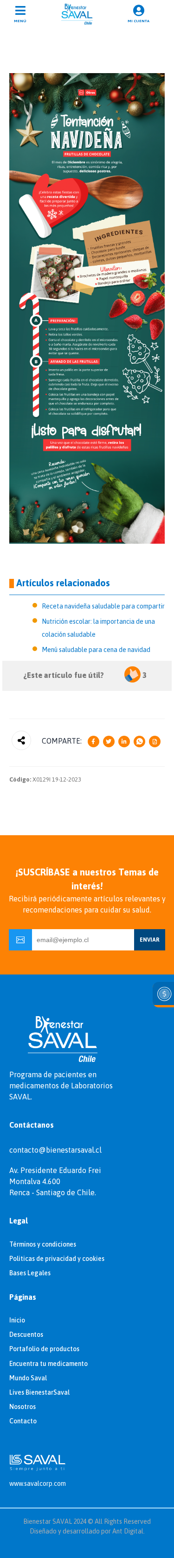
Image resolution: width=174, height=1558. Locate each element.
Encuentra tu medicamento (48, 1363)
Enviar (150, 940)
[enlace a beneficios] (163, 994)
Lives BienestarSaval (39, 1392)
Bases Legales (30, 1273)
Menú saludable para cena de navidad (96, 649)
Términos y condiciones (42, 1244)
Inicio (17, 1320)
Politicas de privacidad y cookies (56, 1258)
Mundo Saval (28, 1378)
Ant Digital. (128, 1531)
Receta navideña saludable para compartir (103, 606)
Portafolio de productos (44, 1349)
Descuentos (26, 1334)
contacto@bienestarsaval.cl (55, 1150)
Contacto (23, 1421)
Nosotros (22, 1406)
